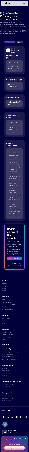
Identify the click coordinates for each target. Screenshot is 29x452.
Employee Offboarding (8, 398)
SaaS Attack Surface (7, 356)
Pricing (4, 288)
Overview (4, 283)
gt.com (20, 42)
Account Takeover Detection (9, 359)
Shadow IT (5, 368)
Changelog (5, 286)
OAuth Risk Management (9, 387)
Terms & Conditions (7, 334)
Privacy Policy (6, 337)
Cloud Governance (7, 373)
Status (4, 290)
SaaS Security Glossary (8, 304)
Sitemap (4, 339)
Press (3, 323)
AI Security (5, 375)
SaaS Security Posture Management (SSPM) (14, 352)
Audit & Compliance (7, 354)
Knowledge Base (6, 307)
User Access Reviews (8, 396)
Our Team (5, 320)
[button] (24, 3)
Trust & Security (6, 332)
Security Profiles (6, 302)
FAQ (3, 299)
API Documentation (7, 309)
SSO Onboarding (6, 400)
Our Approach (6, 318)
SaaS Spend (5, 370)
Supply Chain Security (8, 384)
